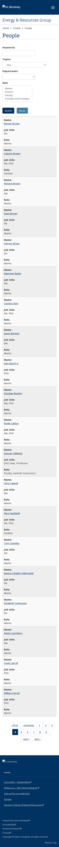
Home (5, 28)
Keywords (8, 47)
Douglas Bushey (13, 393)
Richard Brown (12, 183)
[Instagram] (18, 767)
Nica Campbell (12, 513)
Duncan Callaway (13, 453)
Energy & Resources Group (26, 20)
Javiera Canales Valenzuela (18, 573)
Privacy (6, 832)
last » (39, 739)
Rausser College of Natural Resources (24, 805)
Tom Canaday (11, 543)
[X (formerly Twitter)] (11, 767)
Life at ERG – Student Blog (17, 782)
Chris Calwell (11, 483)
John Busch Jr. (11, 363)
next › (27, 739)
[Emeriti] (17, 92)
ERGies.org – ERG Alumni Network (21, 787)
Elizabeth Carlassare (15, 603)
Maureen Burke (12, 273)
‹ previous (29, 726)
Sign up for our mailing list (17, 793)
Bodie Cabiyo (11, 423)
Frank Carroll (11, 663)
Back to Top (51, 842)
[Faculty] (17, 95)
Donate (7, 799)
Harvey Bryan (12, 243)
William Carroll (12, 693)
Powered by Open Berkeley (16, 820)
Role (5, 82)
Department (10, 71)
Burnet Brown (12, 123)
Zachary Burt (11, 303)
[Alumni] (17, 88)
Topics (6, 59)
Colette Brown (12, 153)
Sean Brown (10, 213)
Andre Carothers (13, 633)
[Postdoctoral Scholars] (17, 98)
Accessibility (9, 824)
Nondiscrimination (12, 828)
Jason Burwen (11, 333)
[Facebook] (5, 767)
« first (15, 726)
